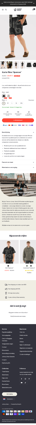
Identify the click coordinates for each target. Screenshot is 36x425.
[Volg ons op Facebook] (21, 379)
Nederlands (10, 399)
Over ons (22, 332)
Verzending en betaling (8, 353)
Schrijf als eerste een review (18, 316)
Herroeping (10, 394)
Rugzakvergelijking (7, 332)
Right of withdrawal (25, 345)
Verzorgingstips (6, 335)
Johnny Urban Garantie (8, 356)
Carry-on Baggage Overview (7, 340)
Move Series (5, 384)
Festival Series (6, 381)
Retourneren (5, 350)
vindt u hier (13, 421)
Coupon (4, 360)
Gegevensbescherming (26, 351)
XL (16, 103)
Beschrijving (6, 132)
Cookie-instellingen (25, 354)
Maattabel (31, 100)
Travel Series (5, 371)
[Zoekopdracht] (6, 9)
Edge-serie (5, 378)
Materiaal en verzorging (9, 167)
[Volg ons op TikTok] (25, 383)
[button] (3, 65)
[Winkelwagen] (33, 9)
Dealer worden (24, 335)
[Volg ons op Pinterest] (29, 379)
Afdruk (22, 342)
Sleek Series (5, 375)
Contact (4, 347)
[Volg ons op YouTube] (21, 383)
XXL (21, 103)
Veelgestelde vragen (7, 344)
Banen (21, 338)
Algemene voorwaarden (26, 348)
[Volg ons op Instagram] (25, 379)
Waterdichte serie (7, 387)
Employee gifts (6, 363)
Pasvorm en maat (7, 162)
